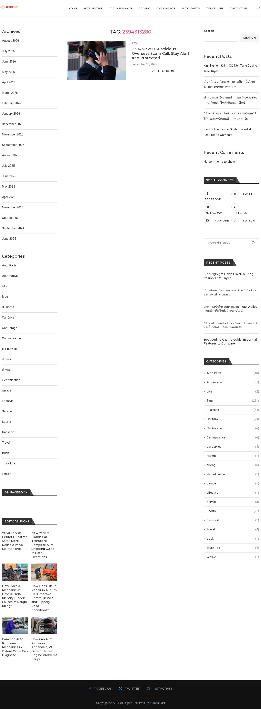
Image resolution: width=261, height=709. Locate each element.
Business (233, 410)
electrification (233, 474)
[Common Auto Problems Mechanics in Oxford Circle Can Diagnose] (15, 625)
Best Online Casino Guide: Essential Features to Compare (230, 342)
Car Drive (233, 419)
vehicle (233, 557)
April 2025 (8, 197)
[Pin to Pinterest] (167, 71)
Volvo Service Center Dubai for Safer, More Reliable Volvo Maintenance (14, 541)
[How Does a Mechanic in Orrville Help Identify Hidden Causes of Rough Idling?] (15, 572)
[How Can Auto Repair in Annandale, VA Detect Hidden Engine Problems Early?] (44, 625)
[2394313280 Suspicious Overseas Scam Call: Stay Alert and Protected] (96, 60)
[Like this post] (153, 71)
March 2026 (10, 93)
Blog (233, 401)
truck (233, 538)
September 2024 (13, 228)
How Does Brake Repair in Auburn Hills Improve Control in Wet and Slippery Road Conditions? (44, 598)
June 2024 (9, 238)
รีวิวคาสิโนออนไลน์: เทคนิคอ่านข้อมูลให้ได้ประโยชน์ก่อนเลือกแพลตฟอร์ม (230, 325)
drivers (233, 456)
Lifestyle (233, 492)
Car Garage (165, 8)
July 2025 (8, 166)
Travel (233, 529)
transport (233, 520)
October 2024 (11, 218)
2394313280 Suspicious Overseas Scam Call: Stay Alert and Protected (160, 53)
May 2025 (8, 186)
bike (233, 391)
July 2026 (8, 51)
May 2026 (8, 72)
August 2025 (10, 155)
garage (233, 483)
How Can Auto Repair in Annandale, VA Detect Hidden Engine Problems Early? (44, 649)
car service (233, 446)
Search (209, 31)
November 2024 (12, 207)
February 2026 (11, 103)
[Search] (259, 8)
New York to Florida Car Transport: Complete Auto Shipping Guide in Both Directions (42, 545)
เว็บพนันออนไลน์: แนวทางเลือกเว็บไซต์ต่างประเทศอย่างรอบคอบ (230, 292)
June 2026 (9, 61)
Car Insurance (120, 8)
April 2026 (8, 82)
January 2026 (11, 113)
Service (233, 502)
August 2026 (10, 40)
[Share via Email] (172, 71)
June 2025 (9, 176)
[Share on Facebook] (158, 71)
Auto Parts (190, 8)
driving (144, 8)
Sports (233, 511)
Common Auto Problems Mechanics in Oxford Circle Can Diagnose (15, 647)
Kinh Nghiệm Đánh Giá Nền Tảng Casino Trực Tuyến (228, 276)
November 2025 (12, 134)
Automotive (93, 8)
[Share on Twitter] (162, 71)
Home (72, 8)
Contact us (238, 8)
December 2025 (12, 124)
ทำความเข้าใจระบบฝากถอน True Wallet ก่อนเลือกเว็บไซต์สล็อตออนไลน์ (230, 309)
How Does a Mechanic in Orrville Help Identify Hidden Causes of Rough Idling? (14, 596)
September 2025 (13, 145)
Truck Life (214, 8)
